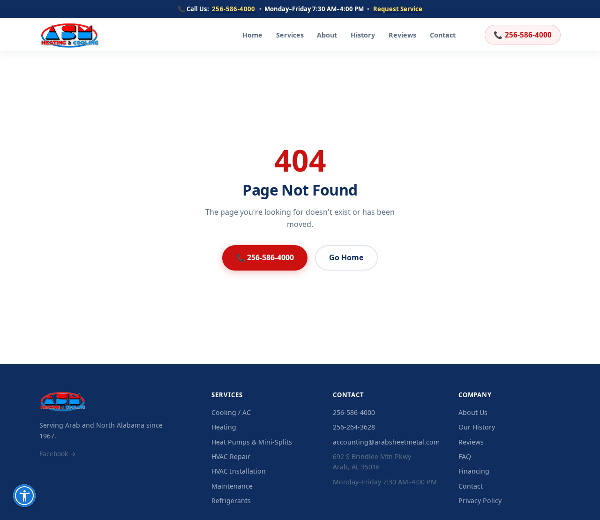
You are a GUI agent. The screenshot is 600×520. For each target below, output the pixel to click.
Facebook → (57, 453)
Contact (443, 34)
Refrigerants (231, 500)
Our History (476, 426)
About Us (473, 412)
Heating (223, 426)
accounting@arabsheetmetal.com (386, 441)
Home (252, 34)
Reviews (402, 34)
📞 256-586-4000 (265, 257)
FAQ (464, 456)
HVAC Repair (230, 456)
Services (290, 34)
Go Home (346, 257)
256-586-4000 (233, 9)
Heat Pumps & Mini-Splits (251, 441)
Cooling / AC (231, 412)
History (363, 34)
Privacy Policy (480, 500)
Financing (473, 471)
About (327, 34)
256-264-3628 (354, 426)
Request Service (397, 9)
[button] (24, 495)
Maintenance (232, 486)
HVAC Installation (238, 471)
